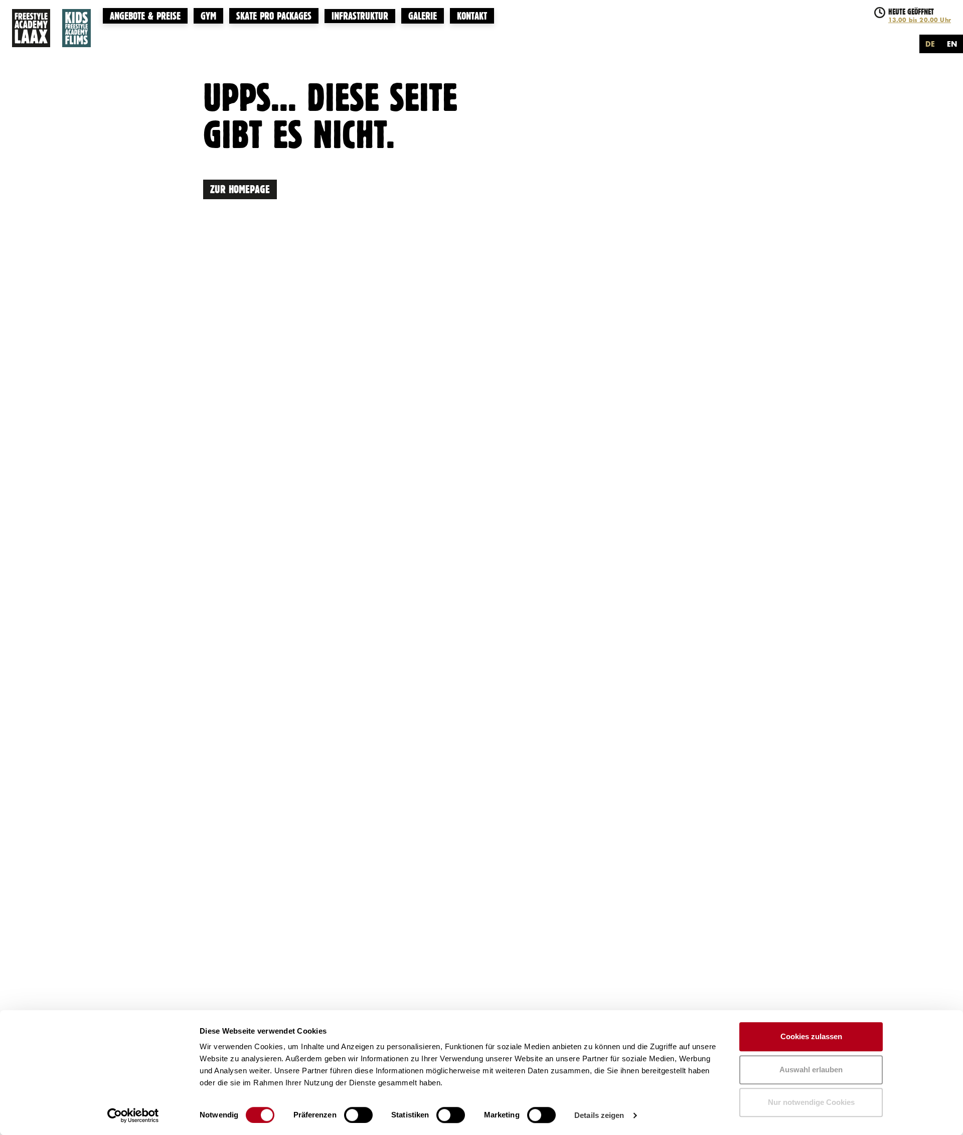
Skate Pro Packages (273, 15)
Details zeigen (599, 1115)
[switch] (358, 1115)
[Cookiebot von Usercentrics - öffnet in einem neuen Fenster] (133, 1115)
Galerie (422, 15)
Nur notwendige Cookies (811, 1102)
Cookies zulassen (811, 1036)
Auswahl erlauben (811, 1069)
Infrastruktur (360, 15)
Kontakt (472, 15)
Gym (208, 15)
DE (930, 44)
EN (952, 44)
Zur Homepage (240, 188)
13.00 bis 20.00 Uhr (919, 20)
